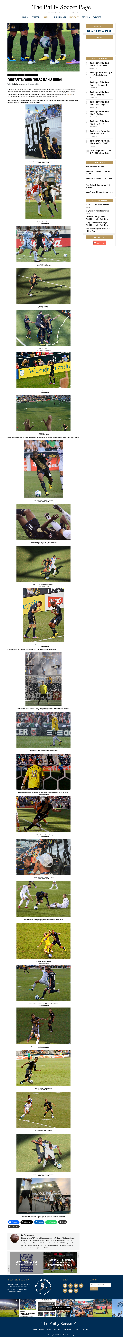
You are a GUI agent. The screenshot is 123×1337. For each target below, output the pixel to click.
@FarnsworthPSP (42, 1248)
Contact (41, 1329)
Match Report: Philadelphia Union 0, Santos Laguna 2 (99, 103)
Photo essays (74, 17)
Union (24, 17)
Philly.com (58, 1238)
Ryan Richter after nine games (95, 167)
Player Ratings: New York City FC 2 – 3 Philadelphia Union (100, 151)
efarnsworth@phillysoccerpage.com (62, 1245)
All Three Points (59, 17)
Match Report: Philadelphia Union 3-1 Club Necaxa (99, 112)
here (69, 94)
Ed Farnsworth (19, 84)
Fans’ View (97, 17)
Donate (35, 1329)
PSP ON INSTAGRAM (61, 1308)
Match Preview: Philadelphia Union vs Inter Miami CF (99, 132)
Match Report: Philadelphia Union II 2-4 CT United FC (99, 172)
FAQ (54, 1329)
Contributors (67, 1329)
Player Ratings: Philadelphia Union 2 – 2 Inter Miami (98, 186)
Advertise (48, 1329)
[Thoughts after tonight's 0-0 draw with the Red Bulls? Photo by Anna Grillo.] (84, 1308)
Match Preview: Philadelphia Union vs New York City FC (99, 142)
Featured (12, 75)
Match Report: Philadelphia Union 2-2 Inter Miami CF (99, 83)
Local (45, 17)
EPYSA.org (63, 1243)
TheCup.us (66, 1238)
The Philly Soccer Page (61, 7)
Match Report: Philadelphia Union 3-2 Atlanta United (99, 64)
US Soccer (35, 17)
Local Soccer (86, 1329)
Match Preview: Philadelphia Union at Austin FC (99, 193)
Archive (85, 17)
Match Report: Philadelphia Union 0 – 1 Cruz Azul (99, 93)
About (59, 1329)
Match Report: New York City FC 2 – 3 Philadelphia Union (101, 74)
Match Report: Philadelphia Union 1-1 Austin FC (99, 122)
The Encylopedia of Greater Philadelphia (52, 1240)
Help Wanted (76, 1329)
